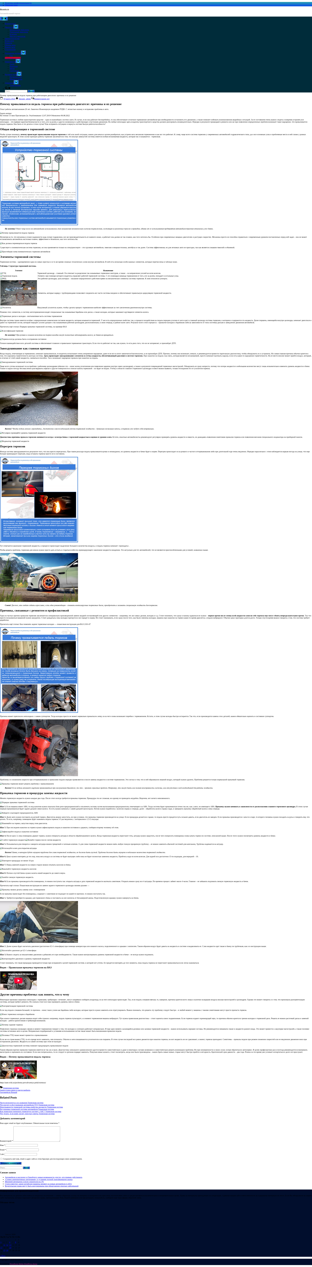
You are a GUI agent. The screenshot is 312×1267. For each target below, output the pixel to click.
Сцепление (14, 71)
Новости (8, 43)
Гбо (11, 56)
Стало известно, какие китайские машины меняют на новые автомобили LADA (38, 1184)
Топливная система (13, 53)
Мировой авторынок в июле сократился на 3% (24, 1182)
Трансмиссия (10, 62)
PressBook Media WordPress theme (23, 1264)
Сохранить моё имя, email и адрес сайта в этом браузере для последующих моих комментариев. (42, 1159)
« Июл (2, 1256)
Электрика (9, 83)
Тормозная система (13, 58)
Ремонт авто (10, 47)
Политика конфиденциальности (18, 3)
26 (7, 1250)
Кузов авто (9, 41)
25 (4, 1250)
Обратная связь (11, 5)
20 (10, 1248)
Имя (2, 1145)
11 (4, 1245)
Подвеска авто (16, 77)
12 (7, 1245)
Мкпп (12, 68)
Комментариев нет (42, 99)
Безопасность (10, 24)
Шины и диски (16, 79)
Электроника (15, 85)
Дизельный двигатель (19, 32)
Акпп (12, 64)
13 (10, 1245)
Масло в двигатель (17, 36)
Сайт (2, 1154)
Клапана (13, 34)
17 (1, 1248)
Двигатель (9, 27)
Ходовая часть (11, 74)
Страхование (10, 49)
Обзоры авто (10, 45)
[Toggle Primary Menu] (4, 19)
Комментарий (6, 1141)
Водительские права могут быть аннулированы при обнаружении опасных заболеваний (41, 1186)
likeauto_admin (25, 99)
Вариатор (14, 66)
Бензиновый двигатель (19, 30)
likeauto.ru (4, 9)
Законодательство (12, 39)
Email (3, 1150)
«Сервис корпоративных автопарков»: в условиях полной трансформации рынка (39, 1179)
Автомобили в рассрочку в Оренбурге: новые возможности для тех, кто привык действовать (43, 1177)
